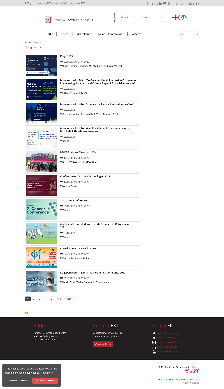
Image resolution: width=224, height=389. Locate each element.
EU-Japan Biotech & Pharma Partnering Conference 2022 (92, 272)
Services (64, 34)
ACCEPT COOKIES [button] (45, 380)
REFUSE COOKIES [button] (18, 380)
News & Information (110, 34)
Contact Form (103, 344)
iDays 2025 (66, 56)
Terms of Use (164, 379)
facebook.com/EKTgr (167, 333)
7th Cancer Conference (73, 200)
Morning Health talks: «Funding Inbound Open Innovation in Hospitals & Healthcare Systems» (95, 130)
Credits (195, 382)
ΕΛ (177, 3)
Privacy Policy (180, 379)
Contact (135, 34)
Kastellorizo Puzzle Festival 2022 (78, 248)
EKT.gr (28, 3)
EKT (49, 34)
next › (60, 298)
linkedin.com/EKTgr (167, 346)
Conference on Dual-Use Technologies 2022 (85, 176)
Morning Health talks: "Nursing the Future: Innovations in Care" (97, 104)
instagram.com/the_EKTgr (170, 342)
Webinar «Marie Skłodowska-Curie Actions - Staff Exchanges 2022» (95, 226)
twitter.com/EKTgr (166, 337)
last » (70, 298)
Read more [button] (47, 372)
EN (182, 3)
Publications (83, 34)
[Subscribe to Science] (82, 313)
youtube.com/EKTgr (167, 351)
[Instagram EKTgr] (156, 3)
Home (28, 42)
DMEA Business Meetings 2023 (78, 152)
